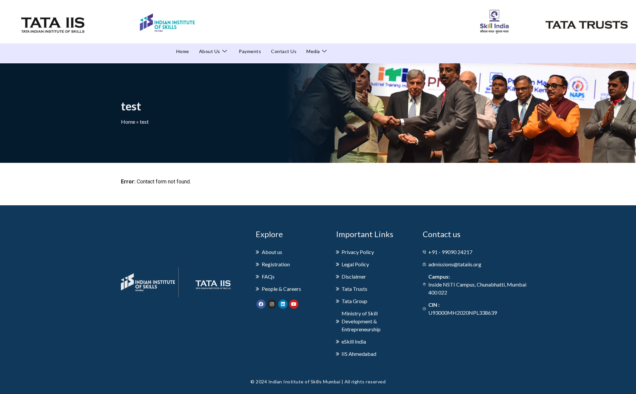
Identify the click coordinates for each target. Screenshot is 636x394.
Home (182, 51)
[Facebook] (261, 304)
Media (313, 51)
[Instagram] (272, 304)
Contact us (283, 51)
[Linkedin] (283, 304)
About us (209, 51)
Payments (250, 51)
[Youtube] (293, 304)
